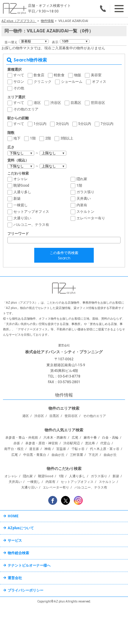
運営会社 (15, 578)
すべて (18, 75)
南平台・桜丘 (14, 449)
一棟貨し (20, 205)
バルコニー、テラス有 (31, 225)
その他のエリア (25, 109)
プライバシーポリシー (25, 590)
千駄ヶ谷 (78, 449)
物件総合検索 (18, 553)
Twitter (65, 500)
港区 (37, 103)
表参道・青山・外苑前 (21, 438)
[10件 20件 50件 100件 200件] (75, 41)
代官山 (105, 443)
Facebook (52, 500)
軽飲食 (59, 75)
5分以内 (84, 124)
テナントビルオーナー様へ (29, 565)
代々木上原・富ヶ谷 (104, 449)
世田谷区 (98, 103)
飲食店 (39, 75)
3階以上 (66, 138)
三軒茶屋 (76, 455)
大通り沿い (22, 218)
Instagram (78, 500)
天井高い (84, 198)
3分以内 (62, 124)
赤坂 (16, 443)
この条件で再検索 (64, 255)
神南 (47, 449)
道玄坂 (34, 449)
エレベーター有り (91, 218)
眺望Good (21, 185)
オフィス (99, 82)
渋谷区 (55, 103)
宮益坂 (61, 449)
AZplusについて (21, 528)
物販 (77, 75)
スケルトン (85, 212)
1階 (33, 138)
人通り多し (22, 192)
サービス (15, 540)
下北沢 (93, 455)
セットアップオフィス (31, 212)
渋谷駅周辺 (71, 443)
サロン (18, 82)
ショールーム (71, 82)
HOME (13, 516)
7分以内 (107, 124)
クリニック (42, 82)
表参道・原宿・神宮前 (41, 443)
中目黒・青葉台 (34, 455)
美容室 (96, 75)
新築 (17, 198)
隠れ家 (82, 179)
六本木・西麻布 (54, 438)
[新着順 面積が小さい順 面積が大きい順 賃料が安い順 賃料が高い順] (34, 41)
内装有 (82, 205)
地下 (17, 138)
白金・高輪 (110, 438)
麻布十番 (90, 438)
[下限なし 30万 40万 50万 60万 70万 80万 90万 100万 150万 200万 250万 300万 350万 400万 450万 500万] (20, 166)
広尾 (75, 438)
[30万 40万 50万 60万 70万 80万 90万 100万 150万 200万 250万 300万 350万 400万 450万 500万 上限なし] (53, 166)
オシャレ (20, 179)
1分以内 (40, 124)
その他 (18, 88)
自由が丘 (58, 455)
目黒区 (76, 103)
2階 (48, 138)
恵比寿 (90, 443)
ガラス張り (85, 192)
